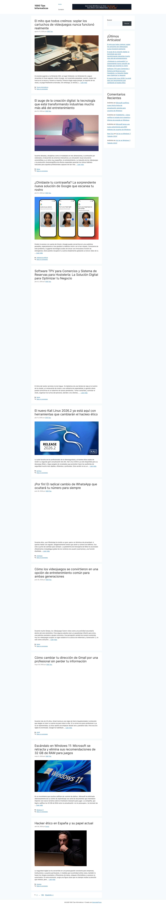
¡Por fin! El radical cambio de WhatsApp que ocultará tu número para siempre (66, 486)
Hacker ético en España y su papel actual (64, 823)
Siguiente (49, 895)
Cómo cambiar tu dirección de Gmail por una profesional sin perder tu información (66, 659)
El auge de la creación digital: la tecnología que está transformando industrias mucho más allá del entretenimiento (65, 104)
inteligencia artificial (42, 257)
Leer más (84, 82)
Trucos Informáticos (42, 87)
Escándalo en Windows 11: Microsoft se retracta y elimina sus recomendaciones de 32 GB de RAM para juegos (65, 749)
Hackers (39, 884)
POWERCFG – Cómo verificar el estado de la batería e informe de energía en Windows (118, 117)
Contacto (61, 9)
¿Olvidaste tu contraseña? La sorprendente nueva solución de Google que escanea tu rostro (65, 186)
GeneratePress (97, 902)
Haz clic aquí (111, 6)
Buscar (109, 20)
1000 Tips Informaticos (41, 7)
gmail (38, 732)
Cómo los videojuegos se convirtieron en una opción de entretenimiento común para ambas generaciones (66, 572)
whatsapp (39, 556)
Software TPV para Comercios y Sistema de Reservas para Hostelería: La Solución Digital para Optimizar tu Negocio (66, 274)
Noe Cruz (110, 134)
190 (42, 895)
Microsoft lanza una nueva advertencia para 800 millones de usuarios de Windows (119, 126)
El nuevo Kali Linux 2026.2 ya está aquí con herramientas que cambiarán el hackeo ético (66, 412)
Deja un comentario (42, 89)
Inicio (60, 4)
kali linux (39, 471)
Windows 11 (40, 810)
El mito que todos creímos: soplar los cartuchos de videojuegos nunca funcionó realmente (64, 24)
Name (38, 169)
